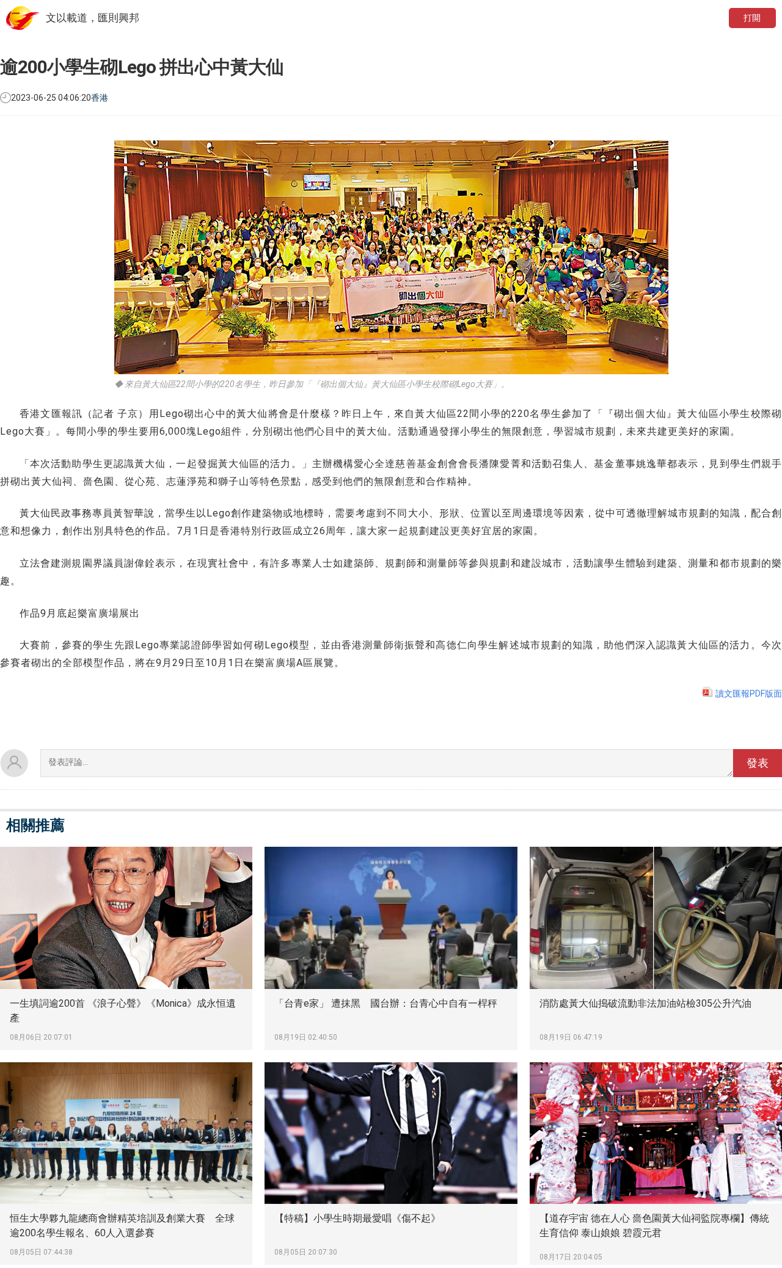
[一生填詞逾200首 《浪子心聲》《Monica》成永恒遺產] (126, 948)
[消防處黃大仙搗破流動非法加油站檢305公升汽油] (656, 948)
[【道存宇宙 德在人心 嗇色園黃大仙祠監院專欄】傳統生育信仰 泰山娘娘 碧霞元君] (656, 1164)
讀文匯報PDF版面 (748, 693)
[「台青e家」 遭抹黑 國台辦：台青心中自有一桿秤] (391, 948)
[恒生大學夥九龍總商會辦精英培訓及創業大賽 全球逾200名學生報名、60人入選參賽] (126, 1164)
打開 (752, 18)
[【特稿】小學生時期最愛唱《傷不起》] (391, 1164)
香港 (99, 98)
